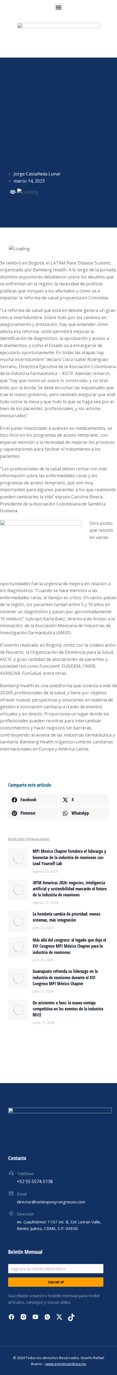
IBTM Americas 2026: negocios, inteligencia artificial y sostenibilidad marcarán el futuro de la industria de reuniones (70, 889)
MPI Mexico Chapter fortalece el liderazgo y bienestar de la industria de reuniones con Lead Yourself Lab (69, 857)
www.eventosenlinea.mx (65, 1363)
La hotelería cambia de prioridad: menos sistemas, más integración (66, 917)
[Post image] (18, 858)
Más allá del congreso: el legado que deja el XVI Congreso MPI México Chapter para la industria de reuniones (69, 946)
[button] (58, 7)
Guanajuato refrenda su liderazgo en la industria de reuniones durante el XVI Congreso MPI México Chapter (65, 977)
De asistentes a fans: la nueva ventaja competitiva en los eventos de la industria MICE (68, 1009)
